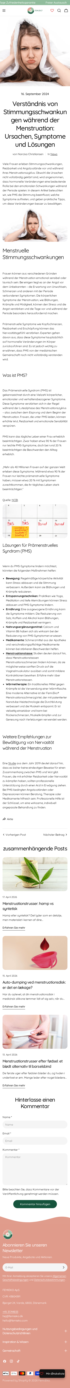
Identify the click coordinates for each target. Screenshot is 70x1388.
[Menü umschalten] (4, 10)
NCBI (15, 500)
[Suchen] (59, 10)
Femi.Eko (44, 1380)
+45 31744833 (10, 1311)
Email (7, 1133)
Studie (12, 763)
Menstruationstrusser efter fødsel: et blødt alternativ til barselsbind (33, 1064)
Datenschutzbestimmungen (49, 1279)
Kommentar (11, 1149)
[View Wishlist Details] (52, 10)
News (53, 154)
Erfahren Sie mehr (14, 927)
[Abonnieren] (63, 1267)
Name (7, 1117)
